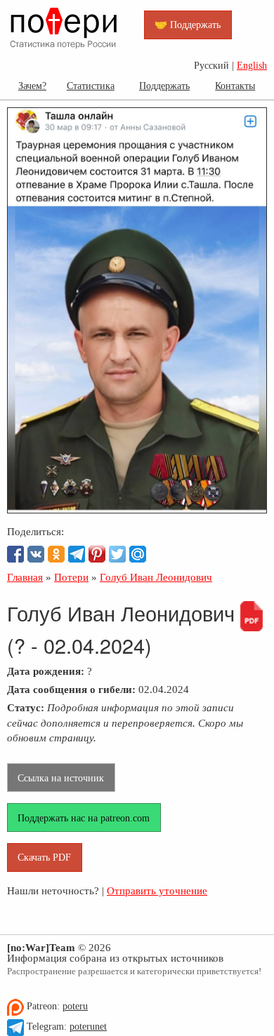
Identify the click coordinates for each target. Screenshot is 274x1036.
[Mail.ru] (137, 554)
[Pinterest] (97, 554)
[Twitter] (117, 554)
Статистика (91, 85)
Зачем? (32, 85)
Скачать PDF (44, 857)
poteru (75, 1006)
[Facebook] (15, 554)
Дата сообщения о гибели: (71, 689)
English (252, 65)
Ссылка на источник (61, 777)
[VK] (35, 554)
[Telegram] (76, 554)
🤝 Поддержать (188, 24)
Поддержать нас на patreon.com (84, 817)
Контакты (235, 85)
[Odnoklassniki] (56, 554)
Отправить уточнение (157, 890)
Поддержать (164, 85)
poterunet (88, 1026)
